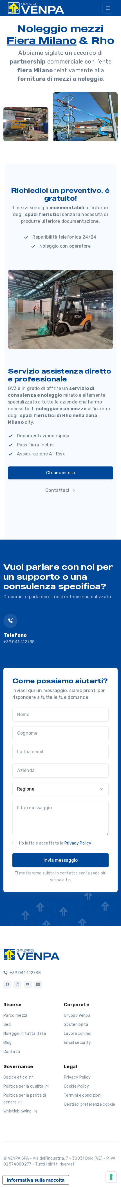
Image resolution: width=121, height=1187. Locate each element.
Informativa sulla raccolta (35, 1180)
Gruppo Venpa (77, 1015)
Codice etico (15, 1077)
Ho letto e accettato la (55, 843)
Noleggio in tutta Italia (24, 1033)
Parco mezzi (15, 1015)
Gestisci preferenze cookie (89, 1104)
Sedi (7, 1024)
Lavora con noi (77, 1033)
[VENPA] (36, 8)
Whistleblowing (18, 1111)
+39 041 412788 (19, 642)
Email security (77, 1042)
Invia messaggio (61, 860)
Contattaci (58, 490)
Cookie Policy (76, 1086)
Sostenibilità (76, 1024)
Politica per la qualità (23, 1086)
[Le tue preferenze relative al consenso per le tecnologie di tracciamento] (111, 1177)
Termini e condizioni (82, 1095)
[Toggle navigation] (107, 8)
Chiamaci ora (60, 472)
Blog (7, 1042)
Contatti (11, 1051)
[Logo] (31, 953)
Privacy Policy (77, 843)
